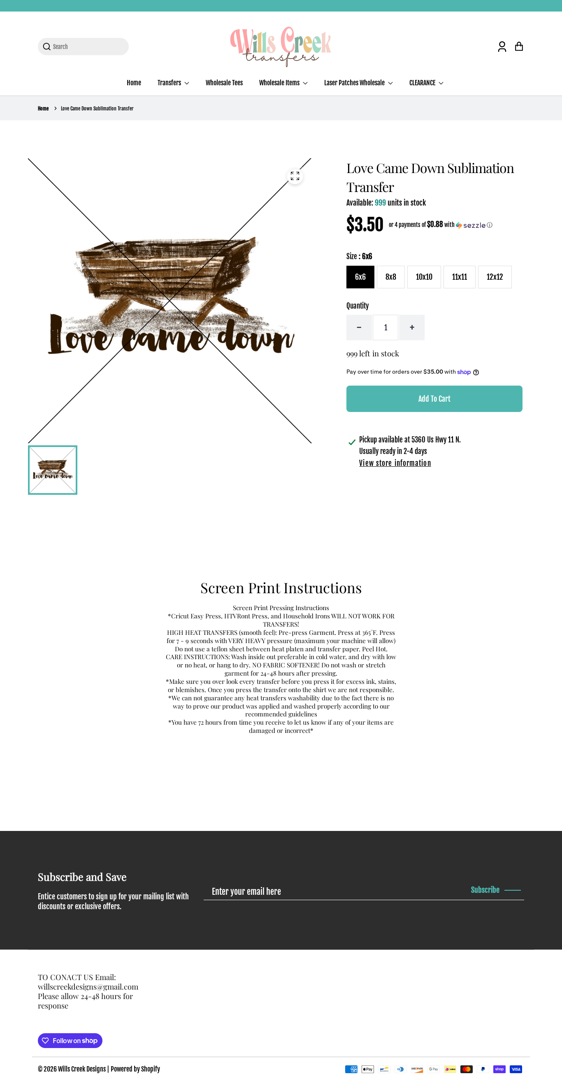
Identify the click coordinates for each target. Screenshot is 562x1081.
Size (359, 256)
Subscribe (485, 890)
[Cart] (519, 46)
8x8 (391, 277)
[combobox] (88, 46)
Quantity (357, 306)
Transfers (170, 83)
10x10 (424, 277)
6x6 (360, 277)
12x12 (495, 277)
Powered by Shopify (135, 1069)
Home (134, 83)
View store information (395, 463)
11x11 (459, 277)
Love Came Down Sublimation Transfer (97, 108)
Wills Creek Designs (82, 1069)
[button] (440, 225)
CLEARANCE (423, 83)
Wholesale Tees (224, 83)
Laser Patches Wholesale (355, 83)
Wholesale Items (280, 83)
